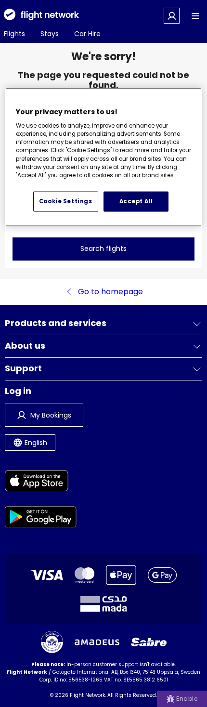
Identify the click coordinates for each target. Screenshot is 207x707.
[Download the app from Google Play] (41, 518)
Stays (49, 34)
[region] (103, 157)
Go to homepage (110, 291)
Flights (14, 34)
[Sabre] (149, 642)
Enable (186, 698)
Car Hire (87, 34)
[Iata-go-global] (52, 642)
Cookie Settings (65, 201)
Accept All (136, 201)
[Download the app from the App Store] (41, 482)
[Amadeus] (97, 642)
